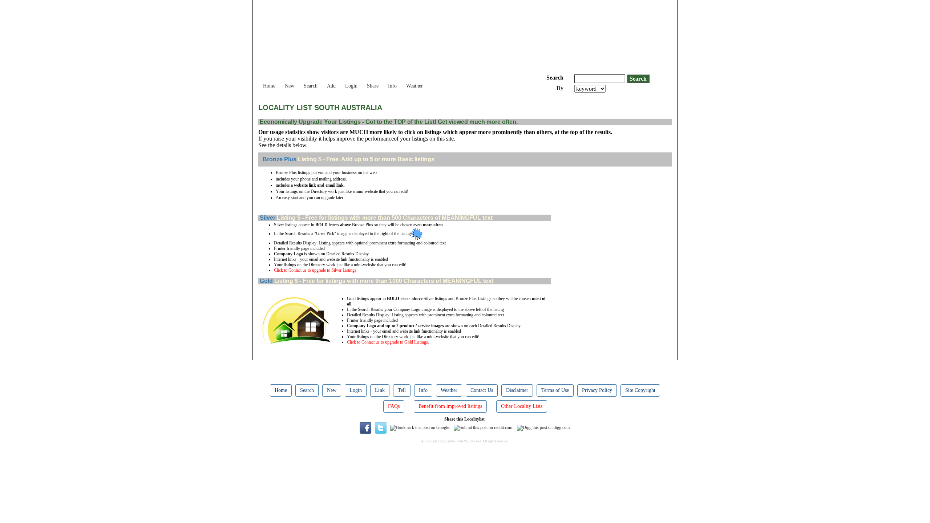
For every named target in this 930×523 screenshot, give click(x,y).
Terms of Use (555, 390)
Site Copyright (640, 390)
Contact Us (481, 390)
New (289, 86)
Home (269, 86)
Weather (414, 86)
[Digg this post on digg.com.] (544, 427)
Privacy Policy (597, 390)
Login (351, 86)
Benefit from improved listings (450, 406)
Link (380, 390)
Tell (402, 390)
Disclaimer (517, 390)
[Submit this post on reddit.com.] (483, 427)
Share (373, 86)
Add (331, 86)
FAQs (394, 406)
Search (311, 86)
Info (392, 86)
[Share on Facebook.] (365, 427)
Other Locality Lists (521, 406)
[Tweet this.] (380, 427)
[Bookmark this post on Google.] (420, 427)
